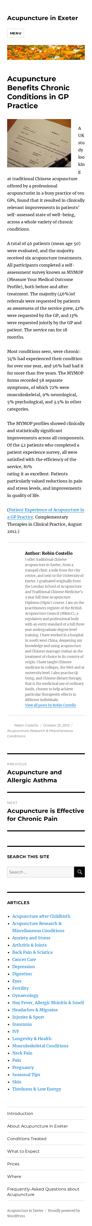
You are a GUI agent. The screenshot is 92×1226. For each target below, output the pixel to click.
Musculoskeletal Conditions (40, 1045)
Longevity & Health (32, 1038)
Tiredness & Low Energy (36, 1089)
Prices (13, 1163)
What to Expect (23, 1151)
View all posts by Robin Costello (50, 705)
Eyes (16, 981)
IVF (15, 1031)
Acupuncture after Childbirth (41, 916)
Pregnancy (23, 1067)
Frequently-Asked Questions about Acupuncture (43, 1192)
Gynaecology (25, 995)
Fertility (20, 988)
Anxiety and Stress (31, 937)
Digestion (22, 973)
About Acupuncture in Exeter (37, 1126)
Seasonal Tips (26, 1074)
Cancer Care (24, 959)
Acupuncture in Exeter (42, 18)
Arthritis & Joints (29, 945)
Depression (23, 966)
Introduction (20, 1113)
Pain (16, 1060)
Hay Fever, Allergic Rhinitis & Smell (48, 1002)
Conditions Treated (27, 1138)
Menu (15, 33)
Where (14, 1176)
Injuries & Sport (28, 1017)
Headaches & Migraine (35, 1009)
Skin (16, 1081)
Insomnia (22, 1024)
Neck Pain (22, 1053)
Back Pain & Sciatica (32, 952)
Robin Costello (26, 725)
